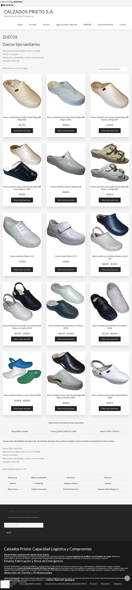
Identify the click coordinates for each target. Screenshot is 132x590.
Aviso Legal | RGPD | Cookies (30, 584)
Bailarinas (12, 477)
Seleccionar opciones (22, 130)
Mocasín (108, 477)
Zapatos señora (71, 483)
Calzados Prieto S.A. (29, 11)
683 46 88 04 (8, 5)
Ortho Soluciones (70, 489)
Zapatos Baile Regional (108, 489)
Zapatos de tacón (39, 489)
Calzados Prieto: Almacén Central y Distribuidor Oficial (65, 584)
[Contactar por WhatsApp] (127, 578)
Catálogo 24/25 (10, 584)
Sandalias (39, 483)
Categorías (117, 584)
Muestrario (105, 584)
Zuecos (108, 483)
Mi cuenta (93, 584)
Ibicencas (71, 477)
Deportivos (13, 489)
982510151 (18, 1)
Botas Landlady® (38, 477)
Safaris (13, 483)
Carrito (10, 586)
